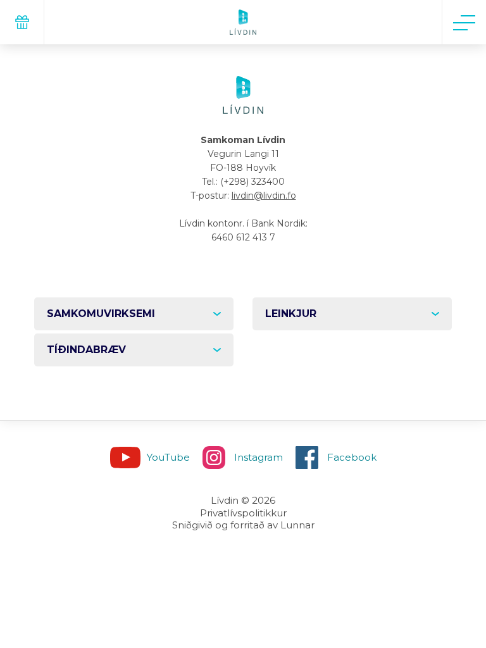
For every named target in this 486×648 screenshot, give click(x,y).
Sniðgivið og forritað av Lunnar (243, 525)
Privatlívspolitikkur (243, 513)
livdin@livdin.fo (264, 195)
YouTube (168, 457)
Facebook (352, 457)
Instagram (258, 457)
